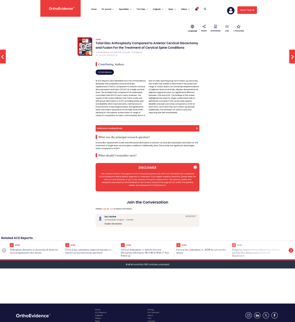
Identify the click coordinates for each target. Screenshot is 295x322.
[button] (4, 250)
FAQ (149, 318)
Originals (99, 315)
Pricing (151, 309)
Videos (98, 318)
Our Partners (153, 312)
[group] (36, 250)
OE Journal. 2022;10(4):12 (107, 55)
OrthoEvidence (105, 72)
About (150, 315)
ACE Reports (100, 312)
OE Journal (106, 9)
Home (94, 9)
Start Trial (246, 10)
